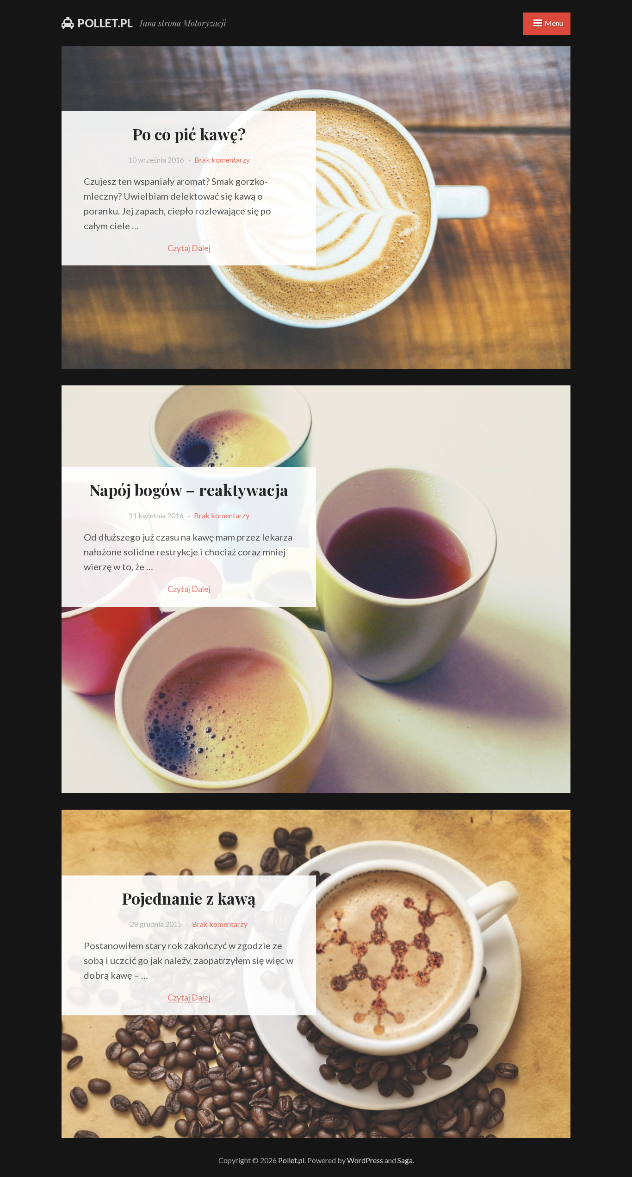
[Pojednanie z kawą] (316, 1132)
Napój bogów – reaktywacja (188, 489)
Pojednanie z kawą (189, 898)
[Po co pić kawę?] (316, 363)
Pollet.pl (105, 23)
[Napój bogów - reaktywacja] (316, 787)
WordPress (365, 1160)
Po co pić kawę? (189, 134)
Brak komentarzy (222, 159)
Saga (405, 1160)
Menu (554, 23)
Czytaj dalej (189, 248)
